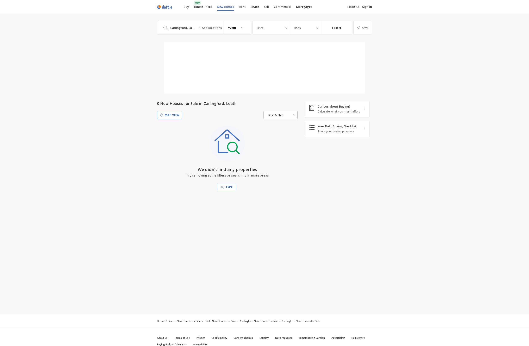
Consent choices (243, 338)
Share (255, 7)
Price (260, 28)
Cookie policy (219, 338)
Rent (242, 7)
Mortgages (304, 6)
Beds (297, 28)
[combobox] (204, 27)
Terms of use (182, 338)
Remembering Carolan (312, 338)
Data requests (283, 338)
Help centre (358, 338)
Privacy (201, 338)
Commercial (282, 7)
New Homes (225, 7)
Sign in (367, 7)
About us (162, 338)
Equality (264, 338)
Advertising (338, 338)
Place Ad (353, 6)
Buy (186, 7)
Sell (266, 7)
